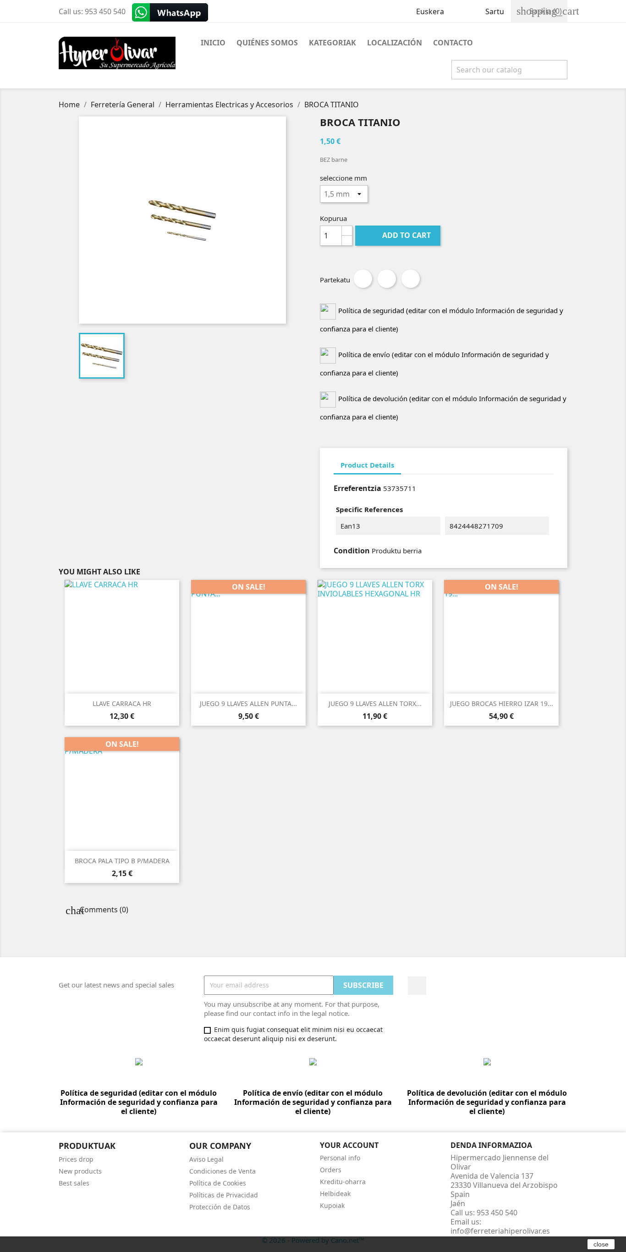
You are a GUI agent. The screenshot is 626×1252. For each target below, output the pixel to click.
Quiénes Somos (267, 43)
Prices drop (76, 1159)
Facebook (417, 985)
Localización (394, 43)
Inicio (213, 43)
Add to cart (398, 235)
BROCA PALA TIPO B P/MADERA (122, 860)
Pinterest (410, 279)
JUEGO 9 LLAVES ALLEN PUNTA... (248, 703)
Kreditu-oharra (343, 1181)
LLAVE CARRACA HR (122, 703)
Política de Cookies (217, 1183)
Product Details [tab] (367, 464)
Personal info (340, 1157)
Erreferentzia (357, 488)
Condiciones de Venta (222, 1171)
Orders (330, 1169)
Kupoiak (332, 1205)
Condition (352, 550)
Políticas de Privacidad (223, 1195)
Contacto (453, 43)
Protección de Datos (219, 1206)
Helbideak (335, 1193)
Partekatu (363, 279)
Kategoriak (332, 43)
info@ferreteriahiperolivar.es (500, 1231)
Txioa (387, 279)
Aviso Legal (206, 1159)
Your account (349, 1145)
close (601, 1244)
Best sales (74, 1183)
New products (80, 1171)
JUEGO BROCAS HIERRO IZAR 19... (501, 703)
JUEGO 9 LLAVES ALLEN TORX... (375, 703)
